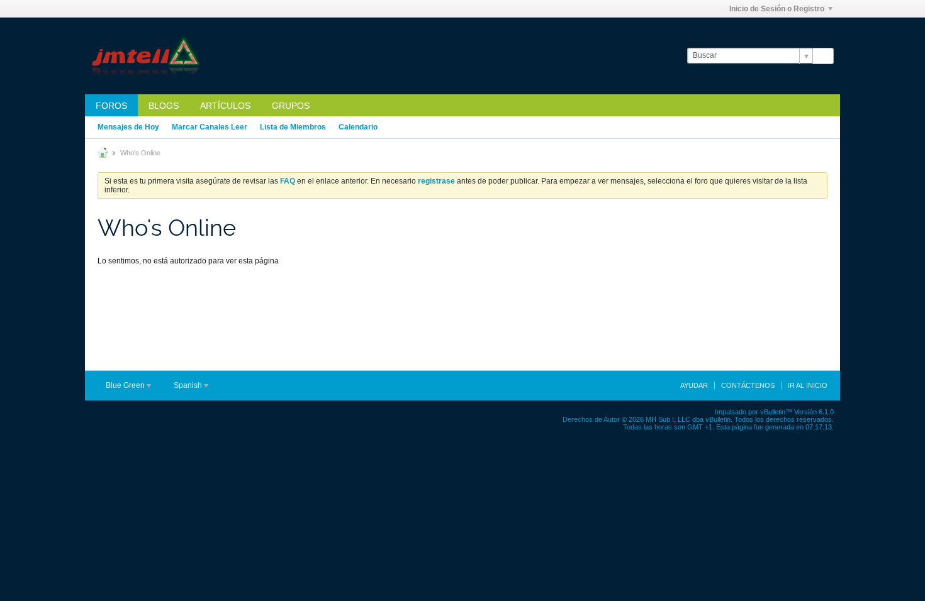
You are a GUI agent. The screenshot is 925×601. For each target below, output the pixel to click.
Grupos (291, 106)
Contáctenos (748, 385)
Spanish (189, 385)
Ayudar (694, 385)
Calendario (358, 127)
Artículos (225, 106)
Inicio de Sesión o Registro (776, 8)
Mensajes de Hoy (128, 127)
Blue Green (126, 385)
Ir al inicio (807, 385)
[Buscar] (823, 56)
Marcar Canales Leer (209, 127)
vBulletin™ (776, 412)
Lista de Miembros (293, 127)
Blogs (164, 106)
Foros (111, 106)
